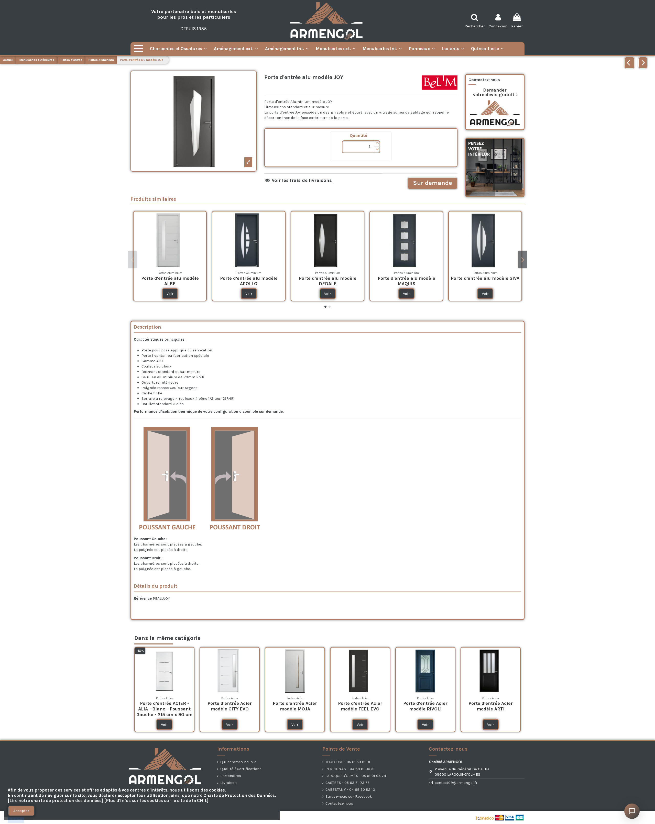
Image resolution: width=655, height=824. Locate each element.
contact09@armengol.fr (456, 782)
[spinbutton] (361, 146)
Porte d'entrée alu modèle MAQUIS (263, 281)
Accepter (21, 810)
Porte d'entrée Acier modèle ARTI (490, 706)
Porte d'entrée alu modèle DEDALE (184, 281)
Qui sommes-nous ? (238, 762)
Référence (143, 598)
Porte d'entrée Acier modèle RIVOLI (425, 706)
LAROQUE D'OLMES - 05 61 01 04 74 (355, 775)
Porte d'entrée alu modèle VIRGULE (499, 281)
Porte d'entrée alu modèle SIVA (342, 278)
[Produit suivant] (642, 63)
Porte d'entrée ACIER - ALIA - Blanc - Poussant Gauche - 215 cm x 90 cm (164, 708)
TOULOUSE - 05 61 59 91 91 (347, 762)
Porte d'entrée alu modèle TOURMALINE (420, 281)
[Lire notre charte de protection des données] (55, 800)
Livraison (228, 782)
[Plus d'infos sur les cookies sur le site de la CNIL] (156, 800)
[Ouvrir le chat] (632, 811)
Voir (184, 293)
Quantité (358, 135)
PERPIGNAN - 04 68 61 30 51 (350, 768)
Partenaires (230, 775)
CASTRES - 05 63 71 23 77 (347, 782)
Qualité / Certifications (240, 768)
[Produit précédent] (629, 63)
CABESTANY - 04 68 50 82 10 (350, 789)
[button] (377, 143)
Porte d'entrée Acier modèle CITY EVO (230, 706)
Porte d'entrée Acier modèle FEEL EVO (360, 706)
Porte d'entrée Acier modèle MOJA (295, 706)
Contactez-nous (339, 803)
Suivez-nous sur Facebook (348, 796)
